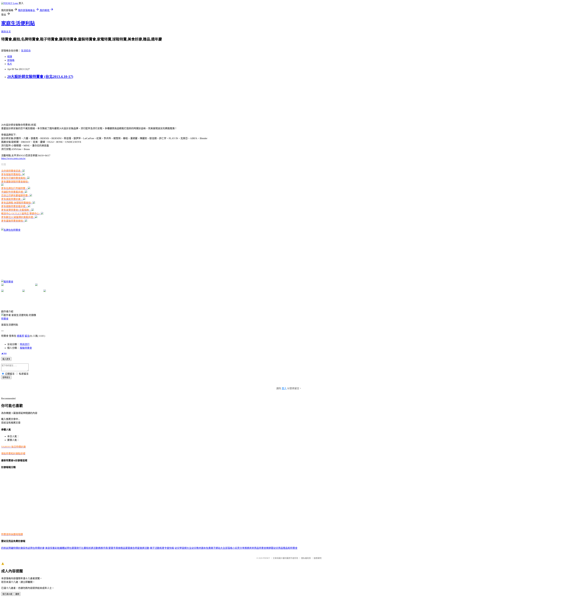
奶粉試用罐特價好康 (12, 548)
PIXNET (266, 558)
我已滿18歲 (7, 594)
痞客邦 (20, 336)
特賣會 (4, 318)
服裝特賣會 (26, 348)
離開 (17, 594)
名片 (9, 64)
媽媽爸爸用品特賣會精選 (257, 548)
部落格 (10, 60)
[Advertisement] (23, 100)
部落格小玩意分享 (234, 548)
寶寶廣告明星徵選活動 (137, 548)
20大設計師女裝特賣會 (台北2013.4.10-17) (40, 77)
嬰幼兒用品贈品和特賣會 (284, 548)
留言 (27, 336)
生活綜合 (26, 50)
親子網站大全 (218, 548)
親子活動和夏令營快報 (162, 548)
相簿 (9, 56)
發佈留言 (6, 377)
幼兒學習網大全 (183, 548)
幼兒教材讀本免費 (201, 548)
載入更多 (6, 359)
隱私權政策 (306, 558)
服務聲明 (318, 558)
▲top (4, 353)
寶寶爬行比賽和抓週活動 (85, 548)
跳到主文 (6, 31)
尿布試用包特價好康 (34, 548)
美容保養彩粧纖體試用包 (58, 548)
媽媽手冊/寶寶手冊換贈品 (111, 548)
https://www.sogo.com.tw (13, 158)
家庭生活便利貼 (18, 23)
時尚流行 (25, 344)
